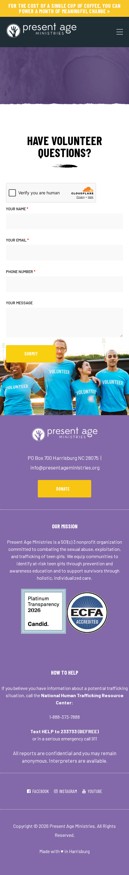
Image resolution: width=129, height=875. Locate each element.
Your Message (19, 302)
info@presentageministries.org (65, 467)
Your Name (17, 208)
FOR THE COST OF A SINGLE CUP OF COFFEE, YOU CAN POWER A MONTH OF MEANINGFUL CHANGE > (64, 8)
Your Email (17, 240)
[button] (64, 488)
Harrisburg (79, 851)
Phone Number (20, 271)
